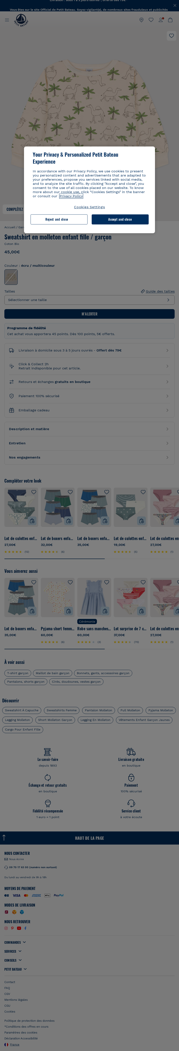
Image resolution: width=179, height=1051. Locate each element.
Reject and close (56, 219)
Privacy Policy (71, 196)
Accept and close (120, 219)
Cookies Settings (89, 207)
